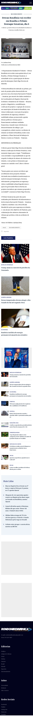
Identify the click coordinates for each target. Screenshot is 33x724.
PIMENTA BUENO (15, 432)
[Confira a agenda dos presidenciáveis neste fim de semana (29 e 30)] (4, 424)
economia (4, 329)
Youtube (3, 714)
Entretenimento (5, 671)
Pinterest (3, 712)
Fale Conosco (5, 690)
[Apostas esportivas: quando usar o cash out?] (4, 457)
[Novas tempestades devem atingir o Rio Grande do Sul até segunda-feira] (16, 285)
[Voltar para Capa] (16, 629)
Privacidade (4, 685)
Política (3, 651)
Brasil (2, 664)
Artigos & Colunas (6, 654)
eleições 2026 (14, 422)
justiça (12, 411)
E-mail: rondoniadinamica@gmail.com (12, 635)
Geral (4, 227)
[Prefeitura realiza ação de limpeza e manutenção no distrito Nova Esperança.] (4, 445)
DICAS (11, 455)
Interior (3, 661)
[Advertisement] (16, 558)
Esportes (3, 669)
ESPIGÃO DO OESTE (15, 444)
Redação (3, 688)
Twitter (3, 707)
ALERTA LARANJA (6, 297)
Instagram (4, 709)
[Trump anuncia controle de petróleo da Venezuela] (16, 253)
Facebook (4, 704)
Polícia (3, 659)
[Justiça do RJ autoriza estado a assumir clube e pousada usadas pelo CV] (4, 413)
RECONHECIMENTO (14, 227)
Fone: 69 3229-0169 (6, 637)
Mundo (3, 666)
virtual (12, 401)
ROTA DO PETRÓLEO (7, 265)
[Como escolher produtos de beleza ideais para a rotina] (4, 467)
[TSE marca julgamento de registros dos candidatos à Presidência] (4, 403)
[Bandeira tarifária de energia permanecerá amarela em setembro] (16, 318)
